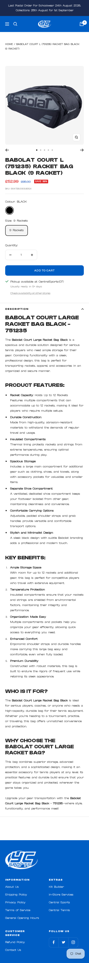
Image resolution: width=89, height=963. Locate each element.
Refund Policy (15, 942)
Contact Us (13, 950)
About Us (12, 887)
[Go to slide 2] (40, 150)
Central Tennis (59, 910)
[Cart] (81, 24)
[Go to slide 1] (36, 150)
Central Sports (59, 902)
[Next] (82, 150)
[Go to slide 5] (52, 150)
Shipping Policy (16, 894)
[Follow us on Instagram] (73, 942)
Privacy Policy (15, 902)
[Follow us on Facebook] (54, 942)
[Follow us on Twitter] (63, 942)
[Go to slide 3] (44, 150)
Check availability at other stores (30, 293)
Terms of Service (17, 910)
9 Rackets (16, 230)
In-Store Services (61, 894)
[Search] (15, 24)
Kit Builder (56, 887)
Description (17, 308)
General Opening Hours (22, 918)
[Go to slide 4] (48, 150)
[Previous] (7, 150)
